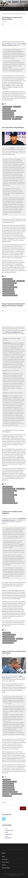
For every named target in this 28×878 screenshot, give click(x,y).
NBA (6, 832)
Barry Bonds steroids (8, 642)
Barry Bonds (20, 638)
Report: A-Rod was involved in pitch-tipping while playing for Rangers (13, 304)
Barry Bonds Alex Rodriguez (9, 640)
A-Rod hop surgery (7, 106)
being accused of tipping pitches (12, 332)
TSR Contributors (6, 867)
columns (12, 147)
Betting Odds (8, 837)
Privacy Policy (5, 862)
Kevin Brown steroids (16, 793)
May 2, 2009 (4, 307)
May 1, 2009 (4, 515)
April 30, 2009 (5, 655)
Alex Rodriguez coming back (9, 283)
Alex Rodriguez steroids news (10, 295)
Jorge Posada (19, 116)
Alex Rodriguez (6, 108)
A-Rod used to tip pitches (9, 281)
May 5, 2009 (4, 129)
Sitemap (4, 865)
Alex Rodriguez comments (9, 634)
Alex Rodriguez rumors (8, 116)
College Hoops (8, 834)
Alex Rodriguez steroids (9, 293)
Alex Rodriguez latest (8, 112)
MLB (5, 103)
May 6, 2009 (4, 21)
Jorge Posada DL (7, 118)
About (3, 856)
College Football (9, 830)
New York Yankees (17, 118)
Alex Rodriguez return (8, 114)
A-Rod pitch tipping (7, 278)
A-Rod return (17, 106)
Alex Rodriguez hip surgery (9, 110)
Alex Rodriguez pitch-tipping (10, 287)
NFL (6, 828)
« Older (4, 802)
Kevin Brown (6, 793)
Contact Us (4, 859)
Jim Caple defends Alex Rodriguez (13, 127)
